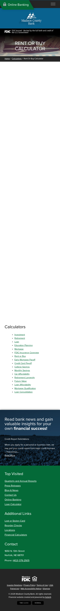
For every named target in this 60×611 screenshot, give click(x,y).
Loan (16, 341)
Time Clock (24, 603)
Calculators (17, 58)
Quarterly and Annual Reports (20, 481)
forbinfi (48, 597)
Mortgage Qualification (25, 388)
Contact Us (10, 495)
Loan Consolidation (23, 392)
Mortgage (19, 349)
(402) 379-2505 (21, 560)
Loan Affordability (22, 384)
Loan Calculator (13, 504)
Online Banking (13, 499)
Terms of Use (42, 585)
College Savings (22, 367)
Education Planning (23, 345)
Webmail (38, 603)
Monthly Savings (22, 370)
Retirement (19, 338)
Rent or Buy (20, 356)
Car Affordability (22, 374)
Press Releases (13, 485)
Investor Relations (14, 585)
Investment (19, 334)
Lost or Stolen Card (15, 520)
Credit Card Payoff (23, 363)
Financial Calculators (16, 534)
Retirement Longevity (24, 377)
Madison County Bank (25, 594)
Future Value (20, 381)
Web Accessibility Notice (31, 588)
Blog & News (11, 490)
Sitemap (46, 588)
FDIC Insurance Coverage (26, 352)
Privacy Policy (29, 585)
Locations (10, 530)
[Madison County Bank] (30, 20)
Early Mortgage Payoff (24, 359)
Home (7, 58)
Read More (10, 455)
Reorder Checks (13, 525)
